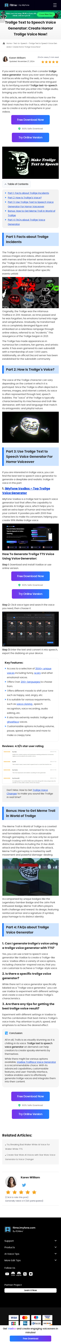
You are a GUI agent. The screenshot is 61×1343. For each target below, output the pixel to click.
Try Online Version (30, 137)
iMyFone (25, 5)
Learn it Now (30, 1290)
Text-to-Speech (20, 43)
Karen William (17, 58)
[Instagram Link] (30, 1274)
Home (9, 43)
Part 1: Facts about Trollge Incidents (28, 193)
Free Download (30, 1338)
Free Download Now (30, 120)
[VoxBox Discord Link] (13, 1274)
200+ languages (31, 682)
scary (37, 673)
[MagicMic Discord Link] (19, 1274)
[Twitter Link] (25, 1274)
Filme (13, 5)
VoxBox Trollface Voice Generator (36, 1062)
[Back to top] (56, 1205)
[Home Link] (20, 1230)
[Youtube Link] (7, 1274)
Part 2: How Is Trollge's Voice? (25, 197)
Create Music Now (46, 14)
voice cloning (25, 704)
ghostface (13, 722)
